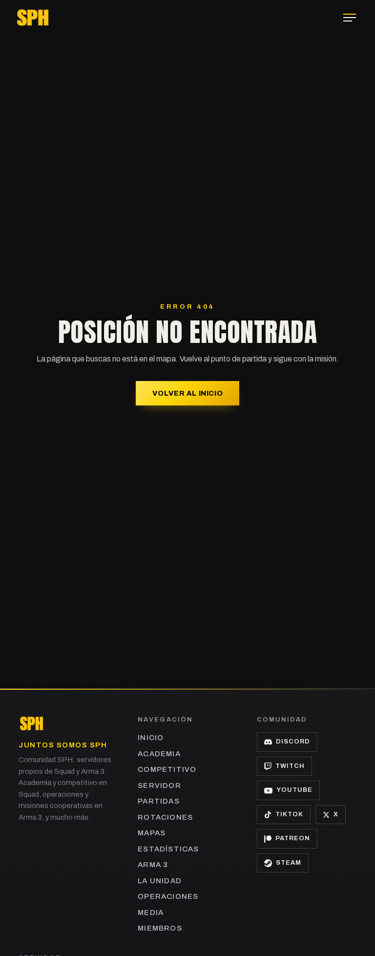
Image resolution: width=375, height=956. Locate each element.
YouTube (294, 789)
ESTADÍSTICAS (168, 849)
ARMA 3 (153, 865)
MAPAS (152, 833)
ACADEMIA (159, 754)
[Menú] (349, 17)
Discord (293, 741)
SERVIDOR (159, 785)
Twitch (290, 766)
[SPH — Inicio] (32, 17)
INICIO (151, 738)
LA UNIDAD (160, 881)
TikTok (289, 814)
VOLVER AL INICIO (187, 393)
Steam (288, 862)
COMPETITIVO (167, 769)
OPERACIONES (168, 896)
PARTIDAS (159, 801)
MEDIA (151, 912)
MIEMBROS (160, 928)
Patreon (292, 838)
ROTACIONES (165, 817)
